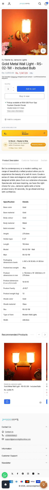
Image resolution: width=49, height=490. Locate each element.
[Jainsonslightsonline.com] (10, 421)
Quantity (7, 84)
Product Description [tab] (10, 160)
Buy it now (24, 96)
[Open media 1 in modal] (24, 32)
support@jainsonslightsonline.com (18, 439)
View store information (15, 111)
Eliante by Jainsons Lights (14, 60)
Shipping (14, 77)
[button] (3, 3)
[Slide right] (45, 32)
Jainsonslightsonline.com (36, 486)
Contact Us (9, 432)
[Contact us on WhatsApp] (5, 475)
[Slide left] (4, 32)
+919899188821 (11, 435)
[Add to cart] (7, 401)
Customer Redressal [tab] (30, 160)
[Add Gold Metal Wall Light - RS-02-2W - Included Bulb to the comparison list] (40, 402)
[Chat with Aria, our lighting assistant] (43, 484)
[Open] (5, 484)
